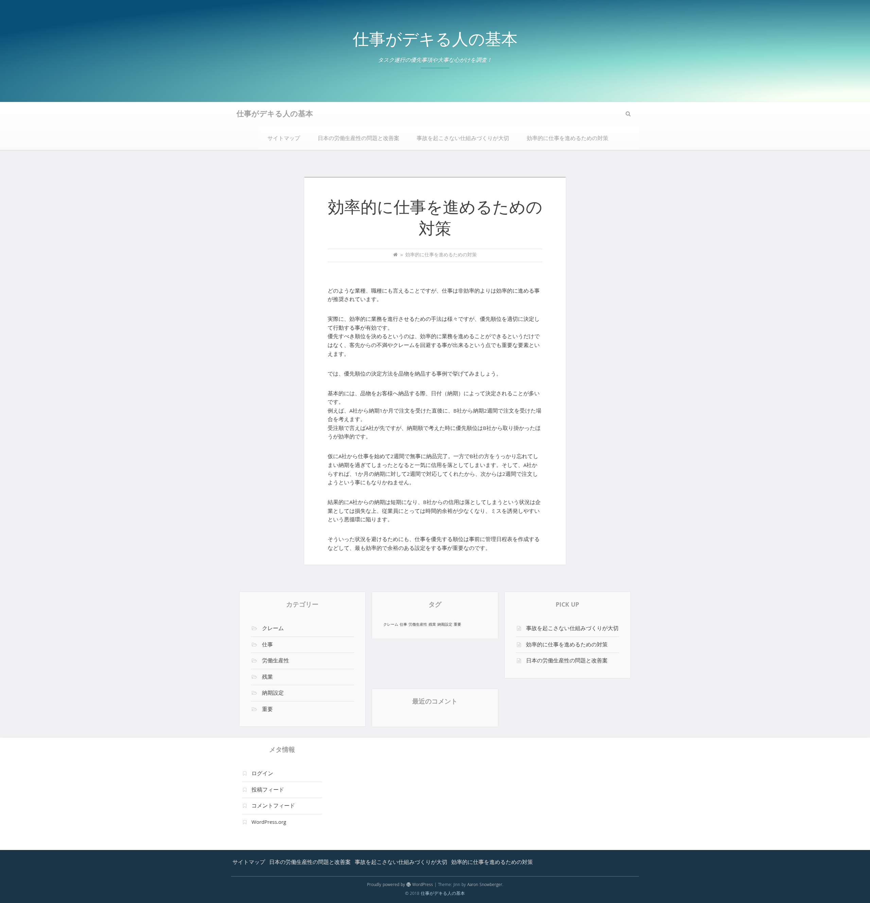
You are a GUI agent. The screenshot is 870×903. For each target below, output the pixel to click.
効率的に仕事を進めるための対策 (567, 139)
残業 (267, 677)
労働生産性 (275, 661)
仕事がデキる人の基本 (435, 42)
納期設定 (273, 693)
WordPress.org (268, 822)
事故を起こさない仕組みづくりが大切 (463, 139)
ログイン (262, 774)
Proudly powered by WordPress (400, 885)
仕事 (267, 645)
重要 (267, 710)
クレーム (273, 629)
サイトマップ (283, 139)
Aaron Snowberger (484, 885)
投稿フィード (267, 790)
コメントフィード (273, 806)
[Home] (395, 255)
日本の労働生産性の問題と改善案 (358, 139)
